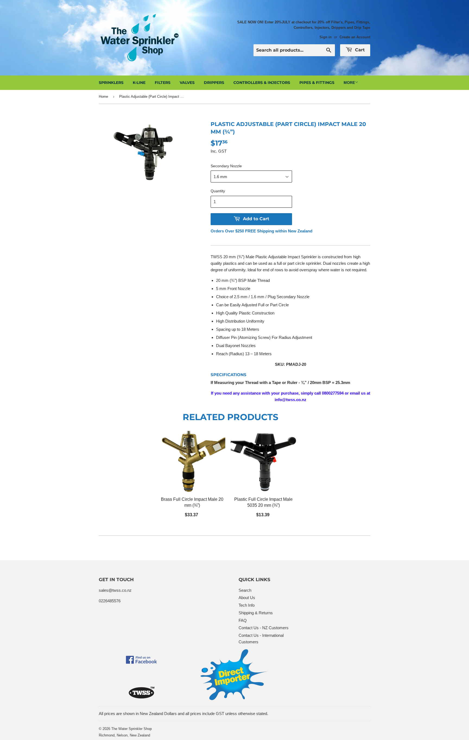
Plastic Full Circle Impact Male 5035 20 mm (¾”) (263, 502)
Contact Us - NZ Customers (264, 627)
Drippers (214, 82)
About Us (247, 597)
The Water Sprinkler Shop (131, 729)
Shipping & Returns (256, 612)
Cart (359, 49)
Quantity (218, 191)
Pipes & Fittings (316, 82)
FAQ (243, 620)
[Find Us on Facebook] (141, 662)
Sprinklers (111, 82)
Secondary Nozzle (226, 166)
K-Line (139, 82)
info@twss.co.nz (290, 399)
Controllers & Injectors (261, 82)
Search (245, 590)
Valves (187, 82)
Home (103, 97)
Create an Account (355, 37)
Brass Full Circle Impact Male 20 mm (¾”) (192, 502)
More (349, 82)
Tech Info (247, 605)
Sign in (325, 37)
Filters (162, 82)
